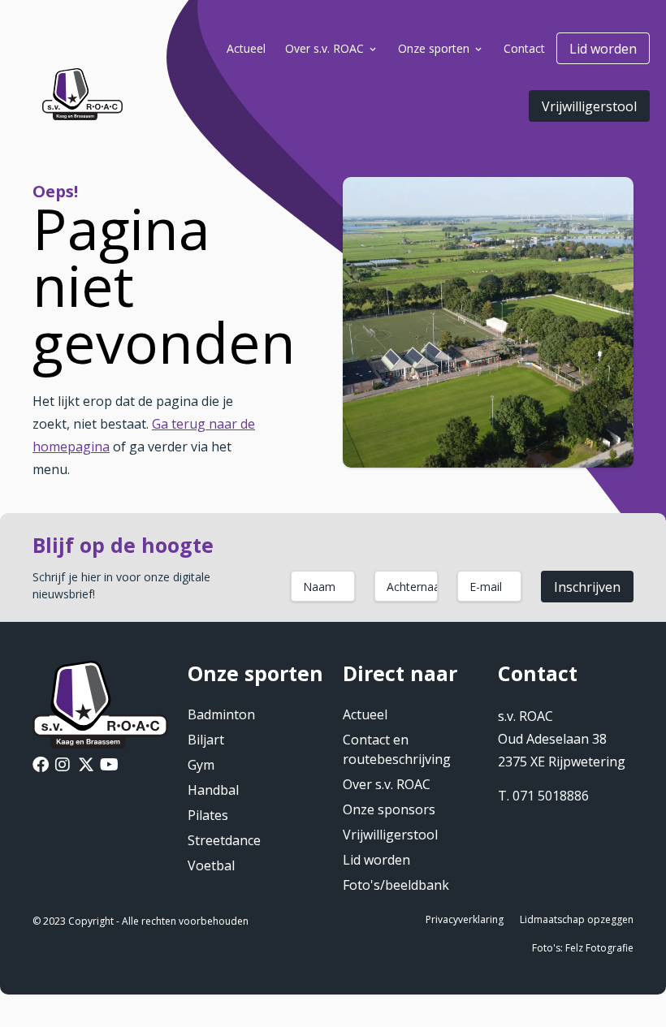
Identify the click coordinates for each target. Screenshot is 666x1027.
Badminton (221, 714)
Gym (201, 765)
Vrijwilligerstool (589, 106)
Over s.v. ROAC (386, 784)
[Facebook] (40, 766)
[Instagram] (62, 766)
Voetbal (211, 865)
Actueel (365, 714)
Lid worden (603, 49)
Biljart (206, 740)
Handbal (213, 790)
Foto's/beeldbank (396, 885)
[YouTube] (109, 766)
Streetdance (224, 840)
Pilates (208, 815)
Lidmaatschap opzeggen (577, 919)
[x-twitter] (86, 766)
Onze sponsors (389, 809)
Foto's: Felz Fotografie (583, 948)
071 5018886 (550, 796)
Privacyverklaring (465, 919)
